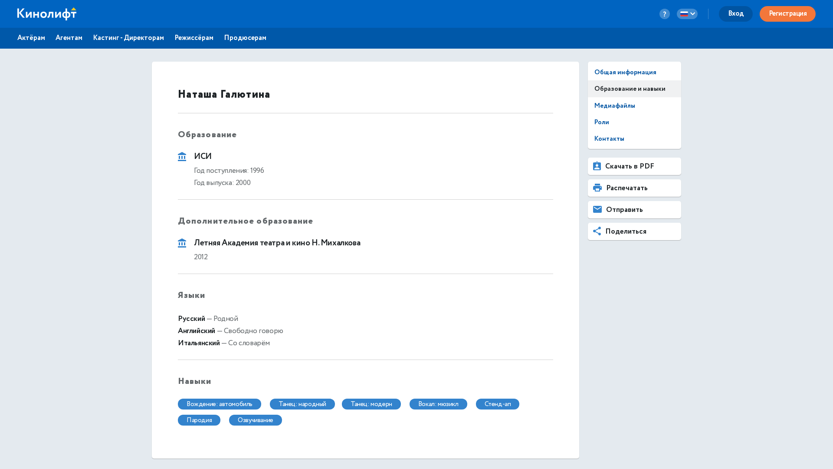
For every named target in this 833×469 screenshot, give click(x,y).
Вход (736, 14)
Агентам (69, 38)
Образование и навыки (630, 88)
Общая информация (625, 72)
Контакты (609, 138)
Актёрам (31, 38)
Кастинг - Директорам (128, 38)
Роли (601, 122)
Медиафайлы (614, 105)
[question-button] (664, 14)
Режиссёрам (193, 38)
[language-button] (687, 14)
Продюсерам (245, 38)
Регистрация (788, 14)
